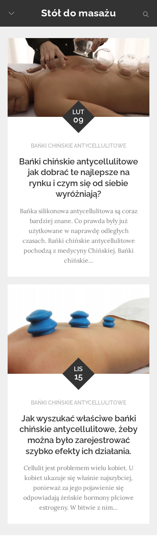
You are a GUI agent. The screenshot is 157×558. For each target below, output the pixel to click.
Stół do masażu (78, 13)
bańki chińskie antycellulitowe (78, 146)
